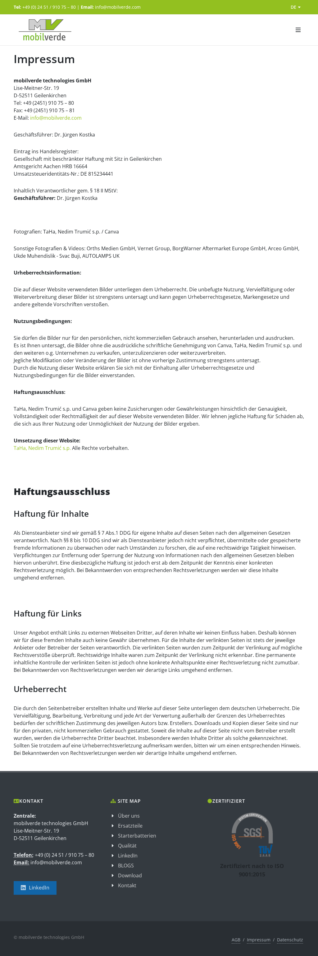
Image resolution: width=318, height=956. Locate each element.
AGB (236, 940)
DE (293, 7)
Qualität (127, 845)
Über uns (129, 815)
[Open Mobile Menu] (298, 29)
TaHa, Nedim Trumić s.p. (43, 448)
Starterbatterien (137, 835)
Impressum (258, 940)
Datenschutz (290, 940)
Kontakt (127, 885)
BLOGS (126, 865)
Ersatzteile (130, 825)
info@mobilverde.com (56, 117)
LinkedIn (39, 887)
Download (130, 875)
